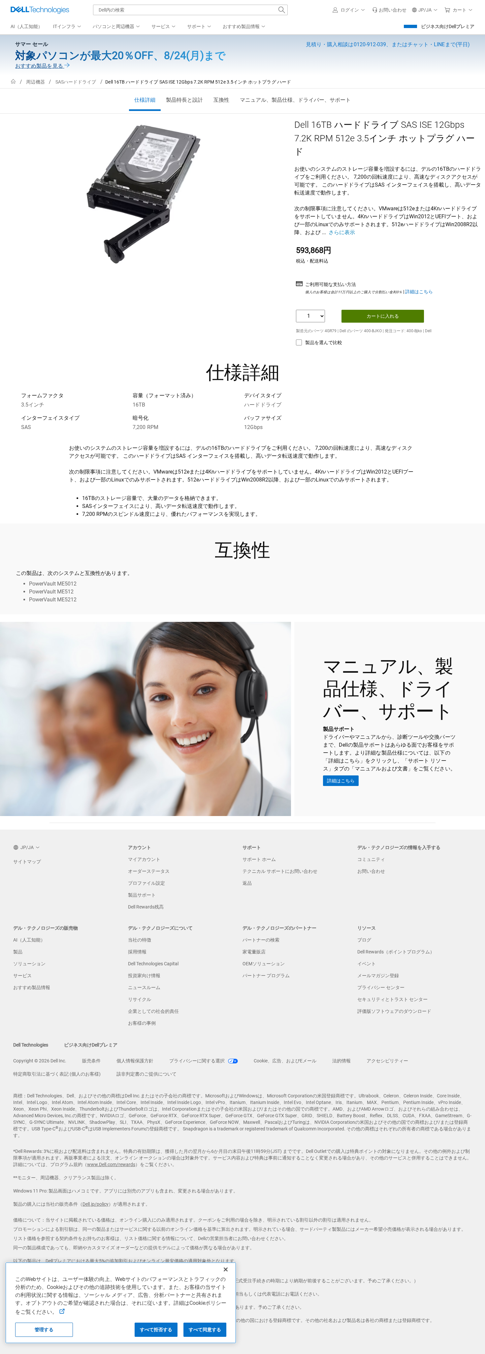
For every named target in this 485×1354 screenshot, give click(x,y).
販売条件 (91, 1060)
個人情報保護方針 (134, 1060)
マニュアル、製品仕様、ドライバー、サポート (295, 100)
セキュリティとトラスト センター (392, 999)
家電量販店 (254, 951)
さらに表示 (342, 232)
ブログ (364, 940)
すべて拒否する (156, 1329)
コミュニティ (371, 859)
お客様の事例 (142, 1023)
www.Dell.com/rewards (111, 1164)
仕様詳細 (144, 100)
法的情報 (341, 1060)
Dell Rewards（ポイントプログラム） (396, 951)
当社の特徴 (139, 940)
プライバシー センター (380, 987)
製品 (17, 951)
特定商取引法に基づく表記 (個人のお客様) (57, 1074)
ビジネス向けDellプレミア (447, 26)
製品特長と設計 (184, 100)
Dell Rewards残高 (146, 906)
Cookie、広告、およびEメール (285, 1060)
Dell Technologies (30, 1045)
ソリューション (29, 963)
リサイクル (139, 999)
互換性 (221, 100)
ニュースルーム (144, 987)
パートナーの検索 (260, 940)
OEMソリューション (263, 963)
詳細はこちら (419, 291)
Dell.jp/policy (95, 1204)
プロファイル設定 (146, 883)
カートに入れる (383, 316)
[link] (389, 10)
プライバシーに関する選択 (197, 1060)
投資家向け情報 (144, 975)
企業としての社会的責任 (153, 1011)
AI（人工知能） (29, 940)
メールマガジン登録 (378, 975)
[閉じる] (225, 1269)
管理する (44, 1329)
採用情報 (137, 951)
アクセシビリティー (387, 1060)
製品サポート (142, 895)
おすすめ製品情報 (31, 987)
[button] (350, 10)
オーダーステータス (149, 871)
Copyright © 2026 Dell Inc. (39, 1060)
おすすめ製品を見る (39, 66)
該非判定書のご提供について (146, 1074)
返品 (247, 883)
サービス (22, 975)
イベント (366, 963)
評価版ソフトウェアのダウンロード (394, 1011)
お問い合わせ (371, 871)
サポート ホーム (259, 859)
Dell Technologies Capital (153, 963)
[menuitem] (67, 26)
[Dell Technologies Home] (40, 10)
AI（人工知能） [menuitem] (27, 26)
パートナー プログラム (266, 975)
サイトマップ (27, 861)
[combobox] (190, 10)
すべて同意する (205, 1329)
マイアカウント (144, 859)
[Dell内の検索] (282, 10)
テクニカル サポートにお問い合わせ (279, 871)
